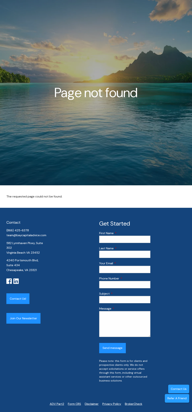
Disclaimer (92, 404)
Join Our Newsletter (23, 318)
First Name (120, 233)
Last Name (120, 248)
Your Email (120, 263)
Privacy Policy (111, 404)
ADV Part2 (57, 404)
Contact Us (179, 389)
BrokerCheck (133, 404)
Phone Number (123, 278)
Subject (118, 294)
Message (119, 309)
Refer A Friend (177, 398)
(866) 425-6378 (18, 230)
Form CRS (74, 404)
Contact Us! (18, 299)
